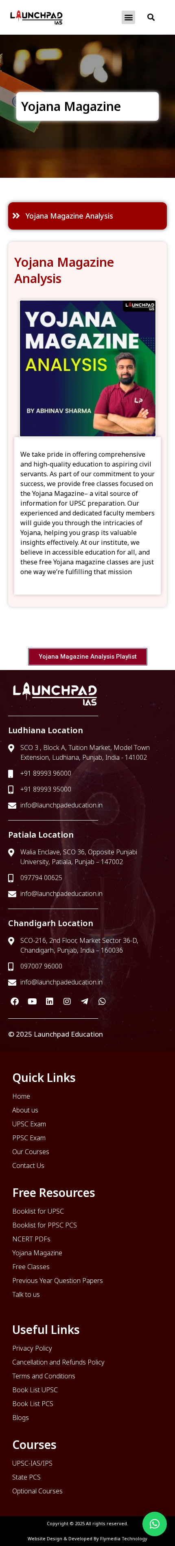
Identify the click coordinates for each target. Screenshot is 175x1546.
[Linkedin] (49, 1001)
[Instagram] (67, 1001)
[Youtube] (32, 1001)
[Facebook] (14, 1001)
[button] (128, 17)
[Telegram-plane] (84, 1001)
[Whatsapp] (102, 1001)
